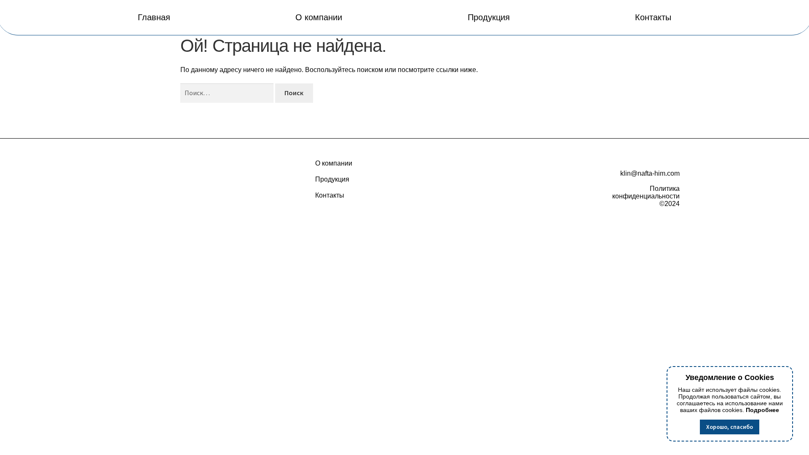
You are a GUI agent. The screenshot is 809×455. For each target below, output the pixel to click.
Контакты (653, 17)
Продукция (489, 17)
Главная (154, 17)
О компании (318, 17)
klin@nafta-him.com (650, 173)
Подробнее (762, 410)
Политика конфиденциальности (646, 192)
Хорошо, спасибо (729, 427)
